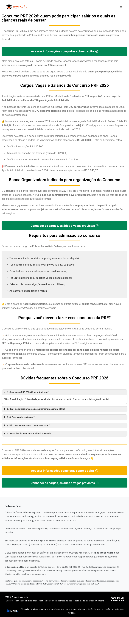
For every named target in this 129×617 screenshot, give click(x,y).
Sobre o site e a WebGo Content (88, 600)
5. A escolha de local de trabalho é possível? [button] (29, 433)
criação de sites (94, 609)
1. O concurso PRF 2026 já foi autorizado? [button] (28, 392)
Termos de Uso (65, 600)
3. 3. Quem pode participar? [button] (21, 417)
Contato (10, 600)
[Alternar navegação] (121, 7)
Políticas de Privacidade (26, 600)
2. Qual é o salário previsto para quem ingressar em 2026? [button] (36, 409)
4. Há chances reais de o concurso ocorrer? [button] (28, 425)
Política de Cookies (48, 600)
